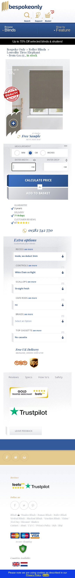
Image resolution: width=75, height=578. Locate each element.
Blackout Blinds (34, 518)
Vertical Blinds (17, 518)
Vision (65, 518)
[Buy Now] (15, 457)
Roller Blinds (60, 514)
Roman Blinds (45, 514)
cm (33, 167)
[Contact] (7, 457)
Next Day (14, 521)
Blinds (13, 514)
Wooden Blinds (28, 514)
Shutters (35, 521)
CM (36, 152)
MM (23, 152)
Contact (14, 525)
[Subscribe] (24, 457)
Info (54, 525)
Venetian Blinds (52, 518)
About (23, 525)
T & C (31, 525)
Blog (60, 525)
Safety (59, 377)
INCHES (51, 152)
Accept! (46, 575)
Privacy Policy (43, 525)
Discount (25, 521)
